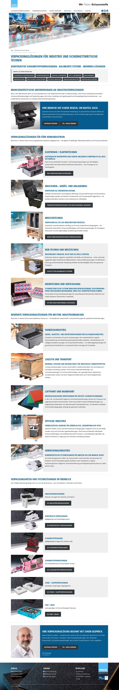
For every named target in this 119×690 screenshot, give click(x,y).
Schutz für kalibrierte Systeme (59, 271)
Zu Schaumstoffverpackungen (59, 570)
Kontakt (88, 11)
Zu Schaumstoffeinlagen (57, 548)
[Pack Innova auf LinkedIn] (107, 11)
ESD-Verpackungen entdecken (59, 173)
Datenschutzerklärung (83, 674)
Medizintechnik (19, 79)
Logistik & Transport (59, 75)
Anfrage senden (50, 123)
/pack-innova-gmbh (50, 676)
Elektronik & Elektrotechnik (24, 75)
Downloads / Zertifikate (83, 676)
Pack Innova (78, 11)
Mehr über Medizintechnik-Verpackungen (64, 237)
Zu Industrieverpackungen (58, 503)
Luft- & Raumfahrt (75, 75)
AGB (78, 679)
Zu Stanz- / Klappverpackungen (59, 592)
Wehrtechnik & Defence (89, 79)
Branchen (67, 11)
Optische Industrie (54, 79)
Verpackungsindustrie (71, 79)
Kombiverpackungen (39, 11)
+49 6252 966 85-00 (50, 671)
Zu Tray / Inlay (53, 614)
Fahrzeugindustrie (42, 75)
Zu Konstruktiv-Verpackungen (59, 525)
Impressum (80, 671)
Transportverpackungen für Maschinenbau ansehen (69, 205)
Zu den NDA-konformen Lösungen (61, 303)
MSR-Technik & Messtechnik (36, 79)
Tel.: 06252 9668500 (69, 123)
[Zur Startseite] (14, 7)
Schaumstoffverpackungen (20, 11)
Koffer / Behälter (55, 11)
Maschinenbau (89, 75)
